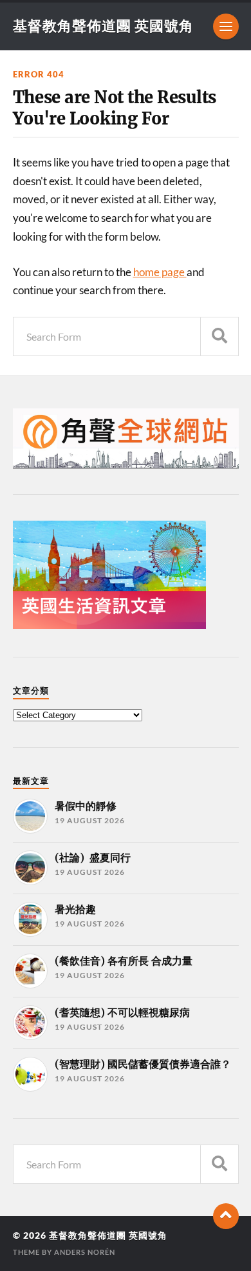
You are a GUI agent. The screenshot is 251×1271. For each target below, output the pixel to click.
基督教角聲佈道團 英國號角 (103, 25)
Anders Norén (84, 1252)
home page (160, 272)
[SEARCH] (219, 336)
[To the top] (226, 1216)
